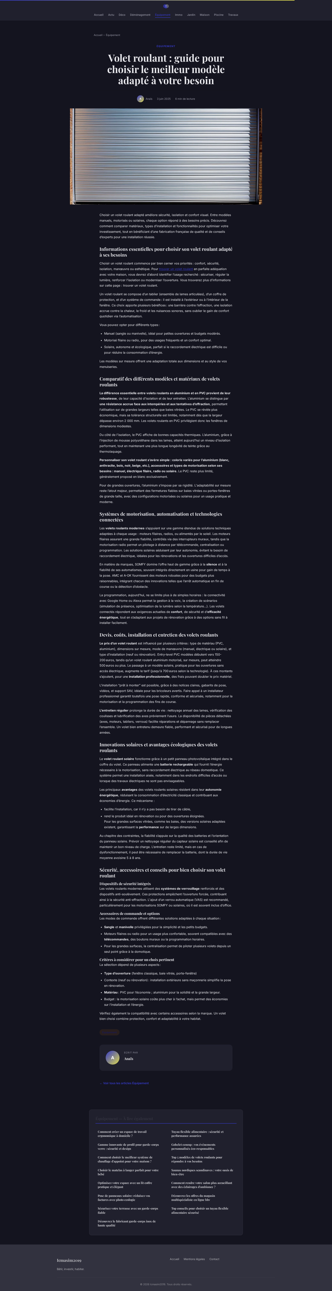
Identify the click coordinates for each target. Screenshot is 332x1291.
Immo (179, 14)
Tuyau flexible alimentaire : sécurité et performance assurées (197, 1134)
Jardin (191, 14)
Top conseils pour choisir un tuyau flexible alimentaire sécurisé (199, 1210)
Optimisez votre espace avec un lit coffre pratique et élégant (125, 1185)
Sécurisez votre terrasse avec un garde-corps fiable (128, 1210)
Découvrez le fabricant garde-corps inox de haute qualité (127, 1223)
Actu (111, 14)
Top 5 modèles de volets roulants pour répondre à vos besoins (196, 1159)
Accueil (99, 14)
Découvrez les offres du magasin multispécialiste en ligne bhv (193, 1198)
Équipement (162, 14)
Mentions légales (194, 1259)
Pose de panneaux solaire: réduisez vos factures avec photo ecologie (124, 1198)
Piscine (218, 14)
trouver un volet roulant (176, 269)
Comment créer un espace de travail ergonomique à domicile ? (122, 1134)
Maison (204, 14)
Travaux (233, 14)
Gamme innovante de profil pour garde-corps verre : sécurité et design (128, 1147)
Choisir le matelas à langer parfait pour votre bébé (128, 1172)
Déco (122, 14)
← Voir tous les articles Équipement (124, 1083)
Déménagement (140, 14)
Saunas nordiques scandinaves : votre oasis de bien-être (202, 1172)
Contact (214, 1259)
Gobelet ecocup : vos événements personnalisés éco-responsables (193, 1147)
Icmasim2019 (69, 1260)
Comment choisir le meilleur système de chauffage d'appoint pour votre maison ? (125, 1159)
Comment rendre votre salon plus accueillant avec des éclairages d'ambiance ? (201, 1185)
